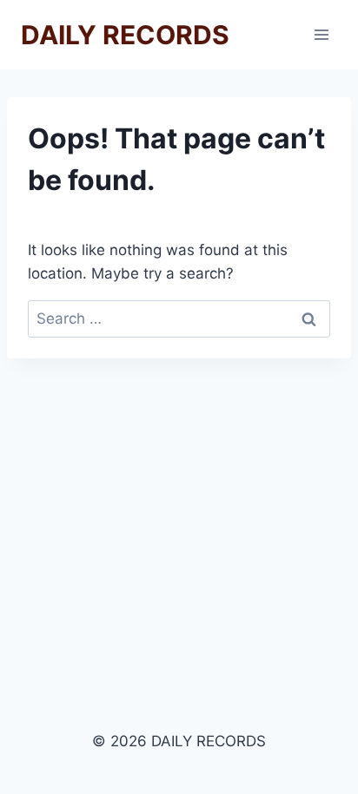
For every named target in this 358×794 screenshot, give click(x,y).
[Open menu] (321, 34)
